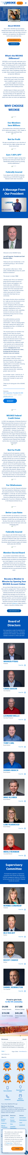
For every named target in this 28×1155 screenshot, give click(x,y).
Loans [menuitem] (20, 1122)
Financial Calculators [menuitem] (13, 1120)
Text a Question (7, 1091)
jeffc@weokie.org (8, 396)
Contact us (15, 603)
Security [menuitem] (12, 1117)
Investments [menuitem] (22, 1125)
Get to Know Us (22, 1051)
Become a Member (13, 40)
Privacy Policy (9, 1143)
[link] (21, 155)
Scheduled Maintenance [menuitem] (13, 1127)
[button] (26, 1152)
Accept (17, 1148)
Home (2, 1051)
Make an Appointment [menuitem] (4, 1126)
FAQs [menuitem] (11, 1124)
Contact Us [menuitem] (3, 1123)
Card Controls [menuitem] (22, 1117)
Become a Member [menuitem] (3, 1119)
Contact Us (13, 43)
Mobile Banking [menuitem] (23, 1120)
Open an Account (13, 610)
